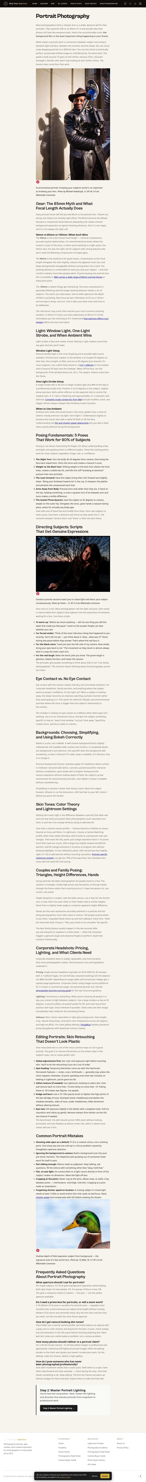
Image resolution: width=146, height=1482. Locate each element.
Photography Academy (97, 1447)
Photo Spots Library (96, 1460)
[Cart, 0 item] (125, 4)
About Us (121, 1443)
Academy (44, 4)
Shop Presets (91, 4)
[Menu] (140, 4)
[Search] (130, 4)
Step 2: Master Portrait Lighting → (58, 1408)
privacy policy (65, 1477)
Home (34, 4)
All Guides (62, 4)
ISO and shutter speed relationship (72, 423)
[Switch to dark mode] (135, 4)
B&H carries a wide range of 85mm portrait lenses (78, 277)
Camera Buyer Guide (67, 1460)
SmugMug (85, 1024)
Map (53, 4)
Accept (105, 1476)
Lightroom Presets (96, 1443)
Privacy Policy (122, 1447)
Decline (95, 1476)
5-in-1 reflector (86, 365)
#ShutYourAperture (109, 4)
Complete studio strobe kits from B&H (63, 399)
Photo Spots (76, 4)
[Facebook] (140, 1476)
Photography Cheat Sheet (69, 1456)
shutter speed (42, 1197)
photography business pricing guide (53, 990)
